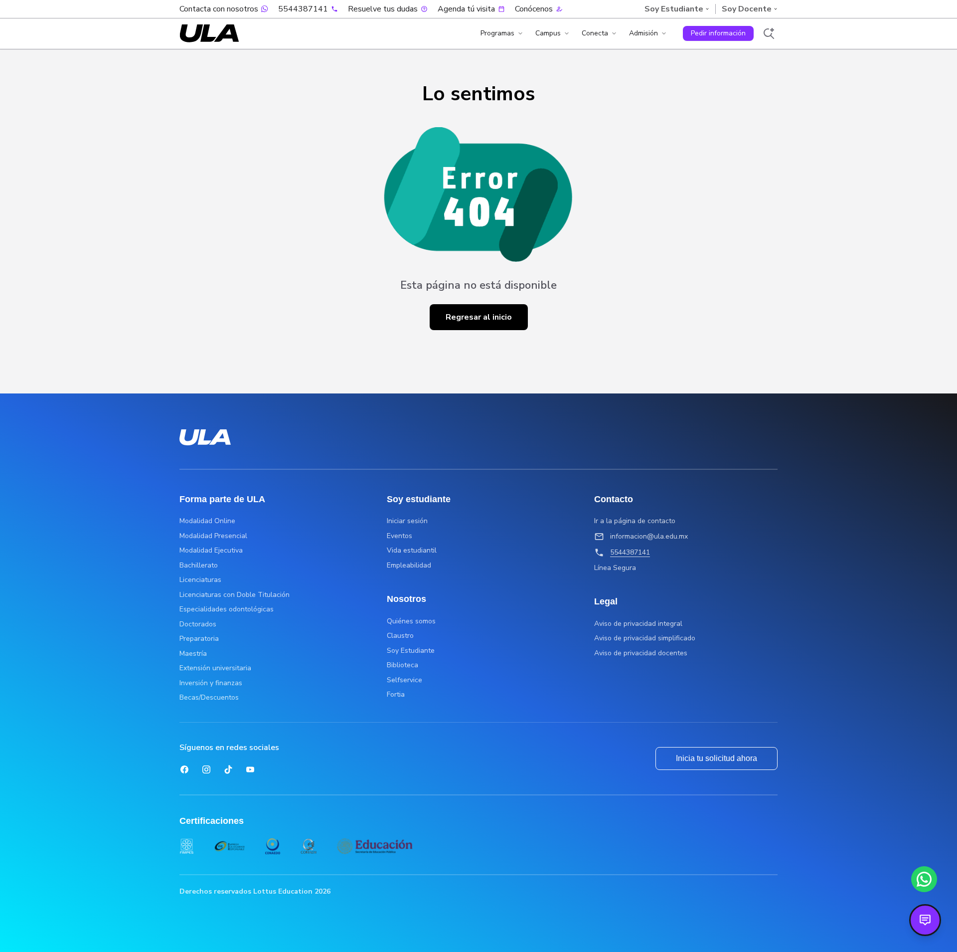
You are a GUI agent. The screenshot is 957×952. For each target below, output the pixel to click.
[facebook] (184, 769)
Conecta (595, 33)
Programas (497, 33)
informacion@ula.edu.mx (649, 536)
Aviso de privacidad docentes (640, 653)
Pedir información (718, 33)
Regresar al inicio (479, 317)
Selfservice (404, 680)
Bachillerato (198, 565)
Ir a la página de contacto (634, 521)
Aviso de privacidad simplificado (644, 638)
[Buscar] (769, 33)
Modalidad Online (207, 521)
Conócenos (534, 9)
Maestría (193, 653)
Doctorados (197, 624)
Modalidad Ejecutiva (211, 550)
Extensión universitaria (215, 668)
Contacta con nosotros (218, 9)
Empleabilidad (409, 565)
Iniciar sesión (407, 521)
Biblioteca (402, 665)
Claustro (400, 635)
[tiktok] (228, 769)
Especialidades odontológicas (226, 609)
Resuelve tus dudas (383, 9)
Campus (548, 33)
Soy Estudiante (411, 650)
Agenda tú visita (466, 9)
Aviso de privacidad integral (638, 623)
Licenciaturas (200, 579)
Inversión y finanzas (210, 683)
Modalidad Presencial (213, 536)
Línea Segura (615, 568)
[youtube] (250, 769)
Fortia (396, 694)
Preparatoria (199, 638)
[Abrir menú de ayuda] (925, 920)
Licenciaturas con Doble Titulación (234, 594)
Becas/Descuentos (209, 697)
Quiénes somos (411, 621)
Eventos (399, 536)
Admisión (643, 33)
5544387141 (303, 9)
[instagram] (206, 769)
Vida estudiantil (412, 550)
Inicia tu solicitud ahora (716, 758)
